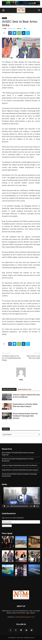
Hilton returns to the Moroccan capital (33, 357)
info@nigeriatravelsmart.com (24, 617)
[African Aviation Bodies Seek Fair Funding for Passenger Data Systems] (7, 415)
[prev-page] (3, 423)
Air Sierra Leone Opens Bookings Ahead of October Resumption (18, 460)
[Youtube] (32, 630)
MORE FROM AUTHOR (24, 389)
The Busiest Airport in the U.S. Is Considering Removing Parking (11, 358)
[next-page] (6, 423)
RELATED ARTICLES (9, 389)
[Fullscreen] (37, 506)
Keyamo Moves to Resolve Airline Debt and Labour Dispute (20, 470)
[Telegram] (15, 33)
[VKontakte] (26, 630)
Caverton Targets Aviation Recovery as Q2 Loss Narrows (19, 465)
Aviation (9, 15)
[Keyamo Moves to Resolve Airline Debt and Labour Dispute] (7, 406)
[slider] (19, 506)
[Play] (4, 506)
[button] (3, 10)
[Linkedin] (23, 33)
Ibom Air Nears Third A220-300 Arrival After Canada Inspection (18, 454)
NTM (5, 28)
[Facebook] (10, 33)
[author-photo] (21, 377)
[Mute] (34, 506)
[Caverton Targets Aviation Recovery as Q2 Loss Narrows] (7, 397)
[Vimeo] (21, 630)
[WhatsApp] (19, 33)
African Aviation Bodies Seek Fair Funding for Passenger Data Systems (25, 416)
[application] (21, 497)
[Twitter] (28, 33)
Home (3, 15)
